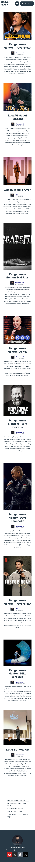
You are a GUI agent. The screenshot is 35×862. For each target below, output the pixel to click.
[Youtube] (9, 854)
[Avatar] (13, 53)
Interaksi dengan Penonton (16, 800)
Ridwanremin (20, 52)
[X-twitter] (25, 854)
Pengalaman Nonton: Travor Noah (16, 804)
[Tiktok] (20, 854)
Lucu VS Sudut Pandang (15, 808)
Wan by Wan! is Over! (14, 811)
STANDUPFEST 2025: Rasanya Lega (17, 815)
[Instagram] (14, 854)
